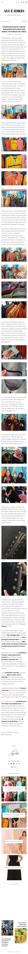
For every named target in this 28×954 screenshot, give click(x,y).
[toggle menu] (2, 2)
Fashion (15, 767)
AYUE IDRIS (14, 10)
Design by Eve (17, 952)
